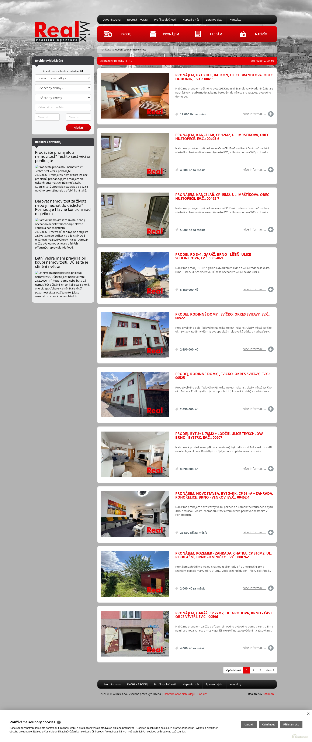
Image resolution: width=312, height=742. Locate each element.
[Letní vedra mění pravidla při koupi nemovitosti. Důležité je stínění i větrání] (63, 275)
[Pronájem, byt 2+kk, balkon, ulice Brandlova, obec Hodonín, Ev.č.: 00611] (135, 96)
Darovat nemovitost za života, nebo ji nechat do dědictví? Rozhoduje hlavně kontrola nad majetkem (63, 207)
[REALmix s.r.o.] (62, 28)
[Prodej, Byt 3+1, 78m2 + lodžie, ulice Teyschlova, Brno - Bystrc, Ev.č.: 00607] (135, 455)
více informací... (254, 114)
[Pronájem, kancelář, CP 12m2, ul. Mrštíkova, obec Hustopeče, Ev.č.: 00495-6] (135, 156)
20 (268, 61)
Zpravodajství (214, 19)
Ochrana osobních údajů (179, 694)
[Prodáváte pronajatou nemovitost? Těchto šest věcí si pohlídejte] (63, 169)
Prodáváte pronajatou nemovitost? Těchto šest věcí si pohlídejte (62, 156)
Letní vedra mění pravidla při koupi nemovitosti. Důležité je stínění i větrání (61, 262)
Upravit (249, 724)
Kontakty (235, 19)
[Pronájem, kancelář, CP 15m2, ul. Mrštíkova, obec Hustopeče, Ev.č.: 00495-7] (135, 216)
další (269, 670)
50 (272, 61)
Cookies (202, 694)
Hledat (78, 128)
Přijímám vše (291, 724)
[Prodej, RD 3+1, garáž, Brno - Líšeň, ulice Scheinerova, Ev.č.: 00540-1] (135, 275)
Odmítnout (268, 724)
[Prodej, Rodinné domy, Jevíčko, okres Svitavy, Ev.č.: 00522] (135, 335)
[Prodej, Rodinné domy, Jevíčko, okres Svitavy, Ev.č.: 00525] (135, 395)
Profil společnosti (165, 19)
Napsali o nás (191, 19)
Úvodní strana (112, 19)
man (268, 694)
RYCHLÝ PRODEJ (137, 19)
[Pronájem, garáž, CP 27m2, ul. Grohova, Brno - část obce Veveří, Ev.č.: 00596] (135, 634)
